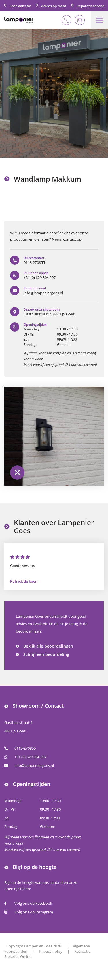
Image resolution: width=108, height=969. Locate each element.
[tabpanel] (54, 93)
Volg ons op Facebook (33, 903)
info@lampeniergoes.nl (34, 765)
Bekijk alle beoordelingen (48, 646)
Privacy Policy (50, 951)
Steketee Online (17, 956)
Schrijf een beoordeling (46, 654)
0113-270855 (25, 748)
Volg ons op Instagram (33, 912)
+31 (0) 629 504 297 (30, 756)
